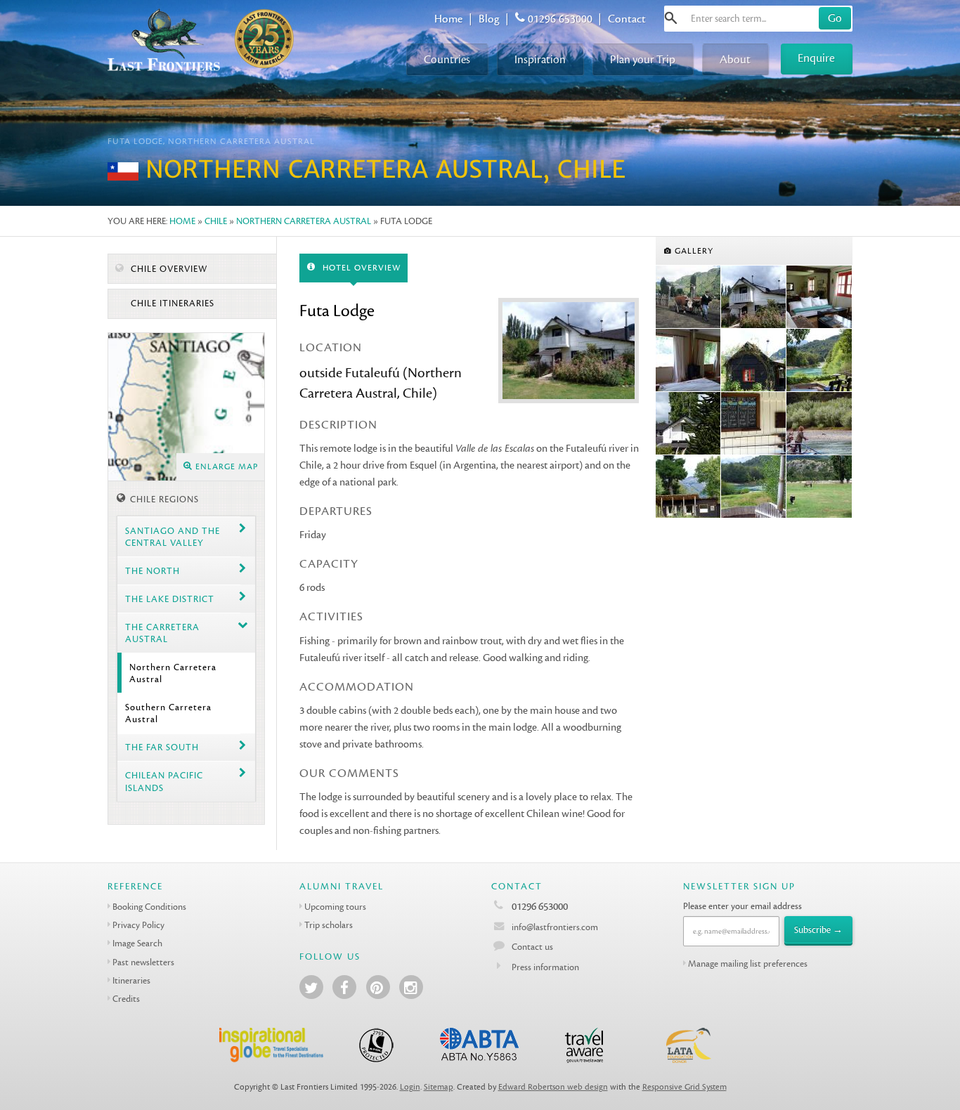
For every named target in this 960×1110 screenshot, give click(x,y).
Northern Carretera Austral (303, 221)
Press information (545, 967)
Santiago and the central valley (172, 537)
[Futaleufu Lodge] (688, 297)
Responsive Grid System (684, 1087)
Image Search (137, 943)
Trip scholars (328, 925)
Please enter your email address (742, 906)
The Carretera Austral (162, 633)
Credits (126, 999)
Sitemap (438, 1087)
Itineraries (131, 980)
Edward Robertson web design (553, 1087)
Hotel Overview (360, 268)
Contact (627, 19)
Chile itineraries (171, 303)
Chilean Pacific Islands (164, 781)
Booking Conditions (149, 907)
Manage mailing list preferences (747, 963)
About (735, 59)
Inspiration (540, 59)
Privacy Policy (138, 925)
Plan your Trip (642, 59)
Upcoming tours (335, 907)
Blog (489, 19)
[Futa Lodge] (753, 297)
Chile (216, 221)
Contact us (532, 947)
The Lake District (169, 599)
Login (410, 1087)
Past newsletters (143, 962)
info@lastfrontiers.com (554, 927)
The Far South (162, 747)
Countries (447, 59)
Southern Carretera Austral (168, 713)
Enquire (816, 58)
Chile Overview (167, 269)
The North (152, 571)
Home (448, 19)
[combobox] (758, 19)
